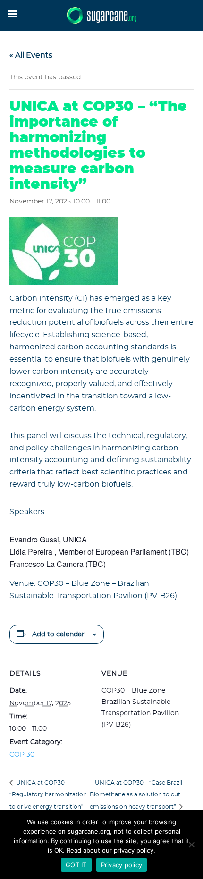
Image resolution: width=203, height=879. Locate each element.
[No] (191, 844)
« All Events (30, 55)
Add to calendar (58, 634)
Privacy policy (122, 865)
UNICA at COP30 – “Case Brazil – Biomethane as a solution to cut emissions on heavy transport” (138, 795)
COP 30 (21, 755)
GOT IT (76, 865)
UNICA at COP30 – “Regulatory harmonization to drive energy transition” (48, 795)
